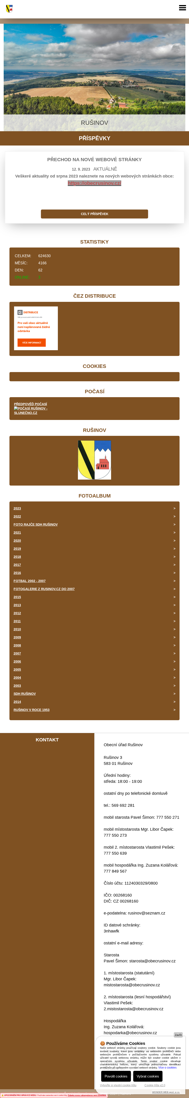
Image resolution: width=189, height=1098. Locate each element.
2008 (17, 645)
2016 (17, 573)
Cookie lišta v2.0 (155, 1085)
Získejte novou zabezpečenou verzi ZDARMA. (87, 1095)
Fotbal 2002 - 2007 (30, 581)
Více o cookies (167, 1067)
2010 (17, 629)
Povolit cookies (116, 1076)
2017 (17, 565)
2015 (17, 597)
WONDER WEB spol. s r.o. (166, 1092)
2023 (17, 508)
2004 (17, 677)
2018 (17, 557)
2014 (17, 702)
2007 (17, 653)
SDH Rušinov (25, 694)
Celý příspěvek (94, 214)
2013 (17, 605)
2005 (17, 669)
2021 (17, 532)
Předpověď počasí (30, 404)
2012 (17, 613)
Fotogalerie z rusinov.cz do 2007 (44, 589)
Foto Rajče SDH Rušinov (36, 524)
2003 (17, 685)
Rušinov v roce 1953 (32, 710)
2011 (17, 621)
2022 (17, 516)
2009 (17, 637)
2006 (17, 661)
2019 (17, 548)
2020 (17, 540)
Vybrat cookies (148, 1076)
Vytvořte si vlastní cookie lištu (118, 1085)
